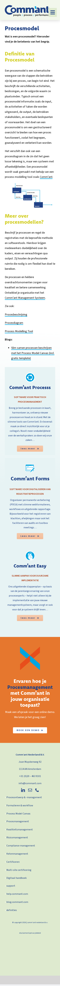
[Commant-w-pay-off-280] (27, 6)
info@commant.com (30, 783)
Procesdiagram (14, 323)
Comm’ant (46, 177)
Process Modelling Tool (19, 331)
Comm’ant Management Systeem (25, 298)
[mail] (30, 790)
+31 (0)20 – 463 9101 (30, 776)
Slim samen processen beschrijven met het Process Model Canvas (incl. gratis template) (32, 353)
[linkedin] (23, 790)
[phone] (37, 790)
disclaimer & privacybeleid (30, 933)
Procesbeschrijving (16, 315)
